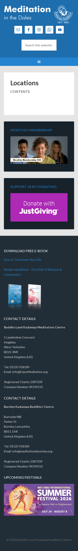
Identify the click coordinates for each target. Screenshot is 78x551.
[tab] (68, 513)
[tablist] (69, 513)
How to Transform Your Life (22, 259)
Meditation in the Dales (39, 15)
